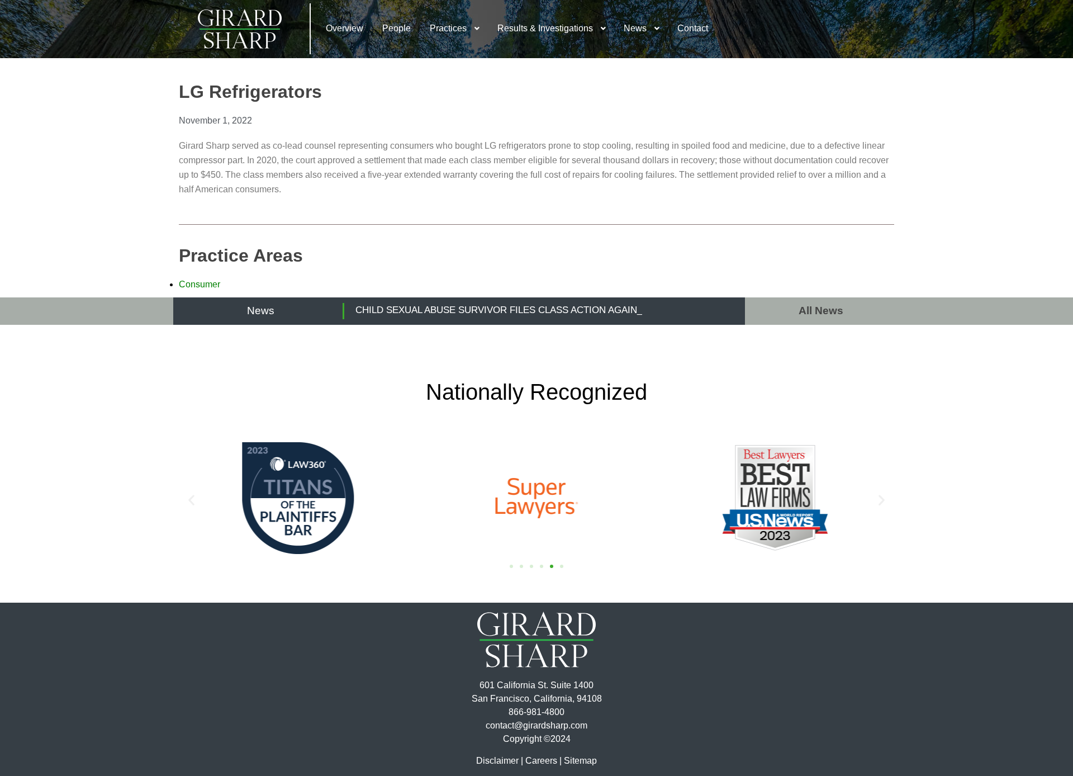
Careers (541, 760)
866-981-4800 (536, 712)
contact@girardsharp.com (536, 725)
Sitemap (580, 760)
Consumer (199, 284)
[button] (191, 500)
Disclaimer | (499, 760)
